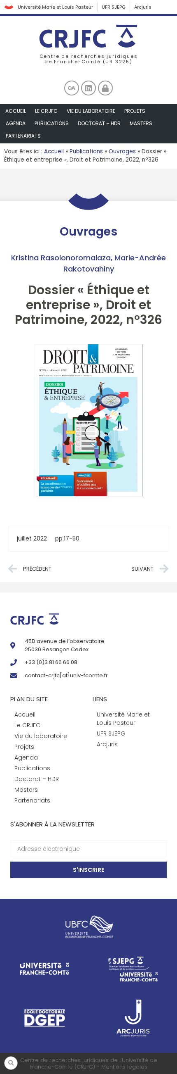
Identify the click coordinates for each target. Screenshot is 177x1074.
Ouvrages (122, 151)
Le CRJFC (46, 110)
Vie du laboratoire (91, 110)
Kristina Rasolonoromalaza (61, 257)
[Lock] (105, 88)
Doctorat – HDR (99, 123)
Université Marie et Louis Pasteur (55, 7)
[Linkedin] (88, 88)
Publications (52, 123)
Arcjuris (142, 7)
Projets (134, 110)
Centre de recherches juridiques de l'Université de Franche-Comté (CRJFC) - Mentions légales (88, 1063)
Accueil (15, 110)
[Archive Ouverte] (71, 88)
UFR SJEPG (114, 7)
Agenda (16, 123)
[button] (11, 1063)
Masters (141, 123)
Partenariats (23, 135)
